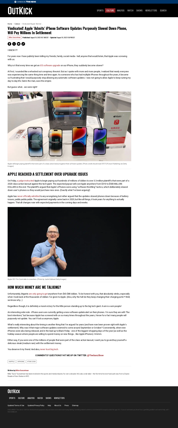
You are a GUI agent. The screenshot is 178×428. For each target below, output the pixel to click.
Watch (130, 10)
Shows (139, 10)
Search (163, 10)
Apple (12, 361)
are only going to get (38, 293)
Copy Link (23, 44)
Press (67, 405)
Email (18, 44)
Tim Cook (32, 361)
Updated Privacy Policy (36, 405)
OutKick (20, 10)
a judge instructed (25, 180)
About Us (57, 405)
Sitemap (75, 405)
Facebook (9, 44)
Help (49, 405)
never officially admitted (28, 196)
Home (10, 24)
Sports (100, 10)
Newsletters (151, 10)
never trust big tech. (49, 349)
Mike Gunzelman (14, 37)
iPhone (21, 361)
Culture (110, 10)
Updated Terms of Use (16, 405)
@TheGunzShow (95, 355)
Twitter (14, 44)
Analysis (120, 10)
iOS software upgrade (49, 65)
